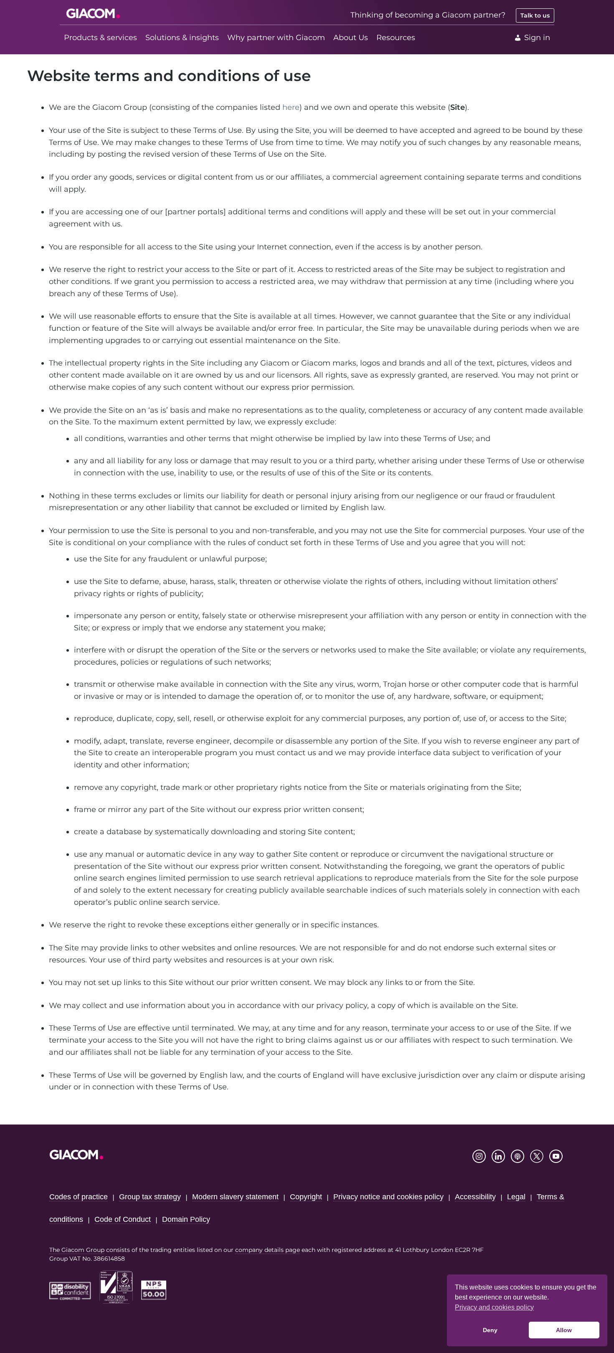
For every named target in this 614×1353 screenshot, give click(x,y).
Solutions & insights (182, 37)
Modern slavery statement (235, 1197)
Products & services (100, 37)
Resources (395, 37)
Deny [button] (490, 1330)
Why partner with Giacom (276, 37)
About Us (350, 37)
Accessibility (475, 1197)
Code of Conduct (122, 1219)
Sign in (537, 37)
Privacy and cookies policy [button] (494, 1307)
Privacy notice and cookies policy (388, 1197)
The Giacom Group (76, 1250)
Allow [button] (564, 1330)
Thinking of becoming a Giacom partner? (427, 15)
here (290, 107)
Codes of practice (78, 1197)
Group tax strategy (150, 1197)
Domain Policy (186, 1219)
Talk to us (535, 15)
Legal (516, 1197)
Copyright (306, 1197)
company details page (267, 1250)
